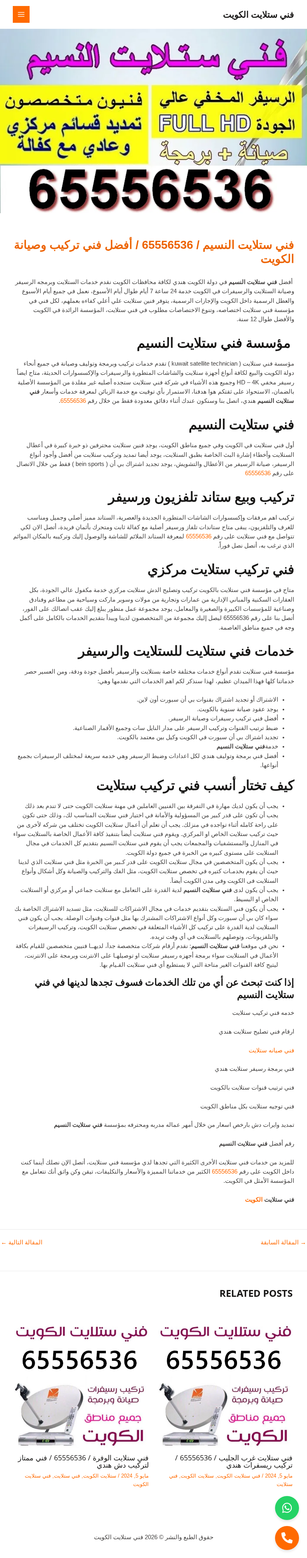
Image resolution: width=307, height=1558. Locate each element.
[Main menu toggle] (21, 14)
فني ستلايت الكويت (258, 14)
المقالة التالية (21, 1243)
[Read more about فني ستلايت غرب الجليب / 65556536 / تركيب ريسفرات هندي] (226, 1380)
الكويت (254, 1199)
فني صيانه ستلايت (271, 1050)
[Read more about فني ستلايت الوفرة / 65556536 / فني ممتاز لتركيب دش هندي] (81, 1380)
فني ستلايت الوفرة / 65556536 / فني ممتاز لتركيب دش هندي (83, 1461)
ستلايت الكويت (197, 1476)
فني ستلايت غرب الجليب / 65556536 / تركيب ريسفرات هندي (234, 1461)
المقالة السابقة (283, 1243)
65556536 (73, 401)
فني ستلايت (67, 1476)
